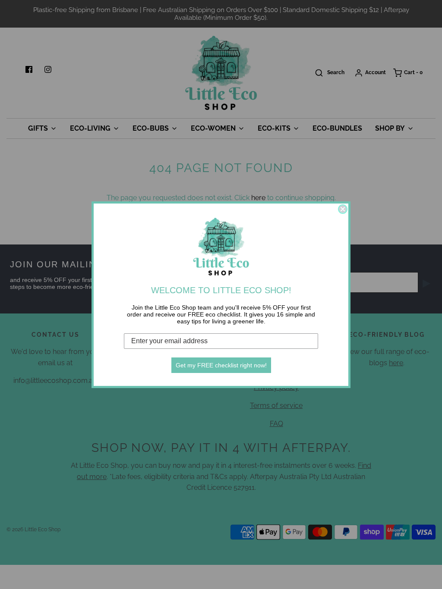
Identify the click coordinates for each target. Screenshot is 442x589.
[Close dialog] (342, 209)
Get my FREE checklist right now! (221, 365)
